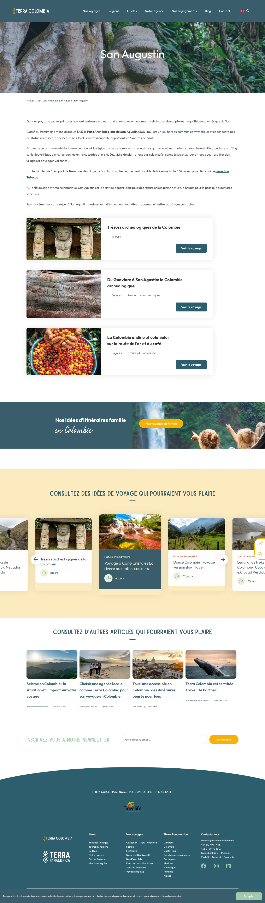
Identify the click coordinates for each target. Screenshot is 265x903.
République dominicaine (177, 855)
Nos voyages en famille (161, 424)
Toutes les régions (98, 846)
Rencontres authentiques (140, 863)
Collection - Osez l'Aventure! (141, 842)
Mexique (168, 863)
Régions (113, 11)
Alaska (167, 875)
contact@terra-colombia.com (217, 840)
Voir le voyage (191, 248)
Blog (208, 11)
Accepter (248, 896)
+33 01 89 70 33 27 (211, 848)
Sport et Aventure (136, 867)
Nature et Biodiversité (138, 855)
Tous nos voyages (98, 842)
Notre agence (154, 11)
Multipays (131, 850)
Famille (130, 846)
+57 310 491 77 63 (210, 844)
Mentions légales (98, 863)
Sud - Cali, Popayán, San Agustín (54, 100)
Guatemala (170, 859)
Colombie (169, 846)
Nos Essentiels (134, 859)
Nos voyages (91, 11)
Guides (132, 11)
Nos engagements (184, 11)
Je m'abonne (223, 739)
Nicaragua (170, 867)
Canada (168, 842)
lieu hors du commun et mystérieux (185, 132)
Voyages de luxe (135, 871)
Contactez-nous (97, 859)
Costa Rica (170, 850)
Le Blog (93, 850)
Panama (168, 871)
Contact (224, 11)
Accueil (30, 100)
